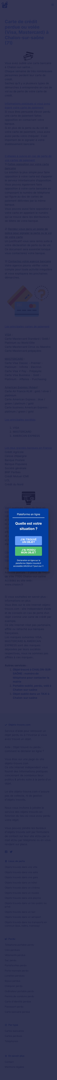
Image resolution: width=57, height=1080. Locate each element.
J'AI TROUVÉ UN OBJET (28, 541)
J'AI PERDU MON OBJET (28, 551)
